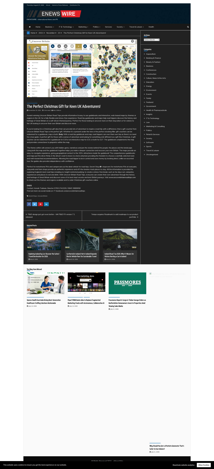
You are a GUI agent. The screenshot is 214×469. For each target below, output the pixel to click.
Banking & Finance (153, 58)
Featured (149, 102)
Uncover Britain (42, 196)
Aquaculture (151, 54)
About (48, 5)
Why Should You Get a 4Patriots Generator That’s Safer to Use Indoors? (167, 447)
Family (148, 98)
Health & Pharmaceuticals (156, 110)
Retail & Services (153, 134)
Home (38, 27)
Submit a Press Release (60, 5)
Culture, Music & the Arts (156, 78)
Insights (149, 114)
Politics (96, 27)
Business (48, 27)
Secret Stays (33, 196)
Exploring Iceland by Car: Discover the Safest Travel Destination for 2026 (44, 255)
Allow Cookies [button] (203, 465)
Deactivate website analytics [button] (183, 465)
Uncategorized (152, 154)
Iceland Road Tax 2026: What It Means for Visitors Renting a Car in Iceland (119, 255)
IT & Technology (65, 27)
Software (150, 142)
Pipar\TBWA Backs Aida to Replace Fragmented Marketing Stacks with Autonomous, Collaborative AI (86, 301)
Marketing (82, 27)
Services (108, 27)
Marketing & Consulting (155, 126)
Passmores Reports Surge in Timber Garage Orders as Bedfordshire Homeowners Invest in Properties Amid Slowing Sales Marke (127, 303)
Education (150, 82)
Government (151, 106)
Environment (151, 90)
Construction (151, 74)
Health (151, 27)
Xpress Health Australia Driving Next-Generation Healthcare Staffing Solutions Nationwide (44, 301)
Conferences (151, 70)
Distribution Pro (75, 5)
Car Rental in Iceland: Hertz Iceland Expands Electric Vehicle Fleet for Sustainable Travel (82, 255)
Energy (149, 86)
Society (120, 27)
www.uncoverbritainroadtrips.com (122, 177)
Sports (148, 146)
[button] (67, 465)
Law (148, 122)
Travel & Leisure (135, 27)
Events (149, 94)
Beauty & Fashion (153, 62)
